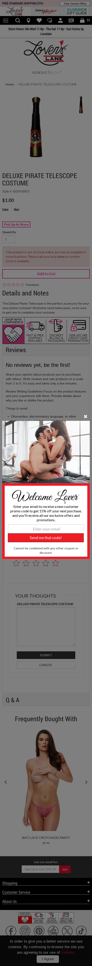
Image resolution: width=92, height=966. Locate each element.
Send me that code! (46, 537)
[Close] (86, 415)
